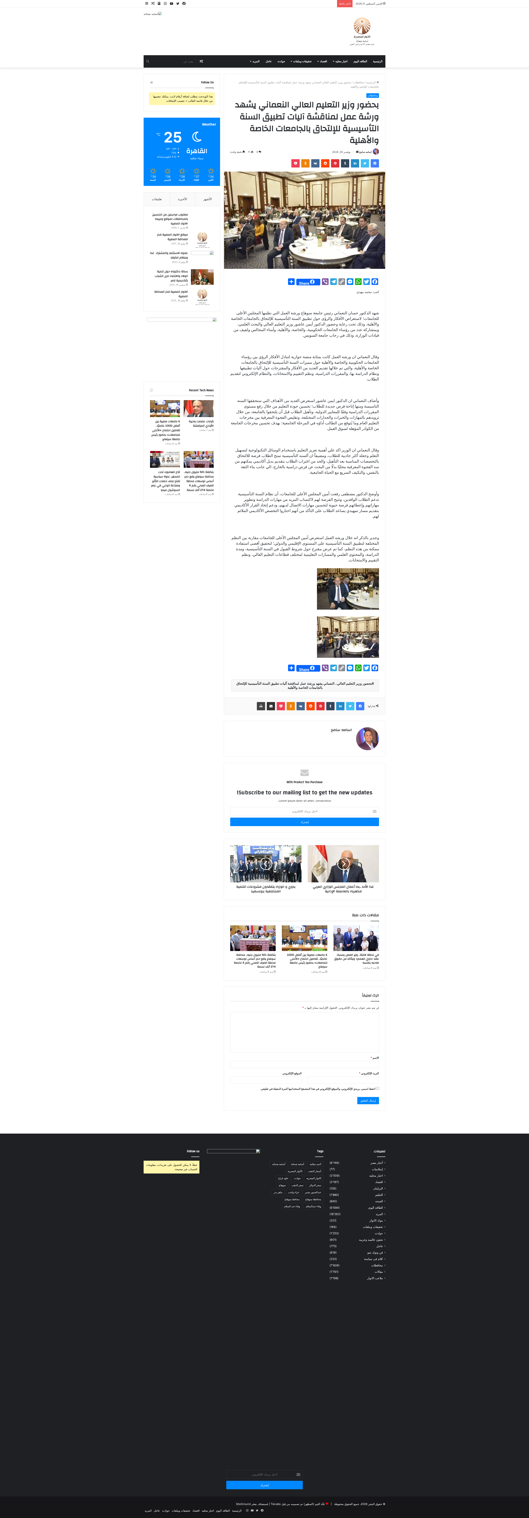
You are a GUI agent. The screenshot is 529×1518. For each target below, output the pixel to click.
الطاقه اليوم (360, 61)
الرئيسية (377, 61)
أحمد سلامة (315, 1164)
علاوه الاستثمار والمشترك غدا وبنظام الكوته (169, 255)
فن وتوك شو (375, 1252)
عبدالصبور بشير (313, 1192)
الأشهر (207, 199)
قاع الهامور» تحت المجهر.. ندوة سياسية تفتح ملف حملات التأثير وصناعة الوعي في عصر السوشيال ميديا (165, 481)
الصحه (379, 1201)
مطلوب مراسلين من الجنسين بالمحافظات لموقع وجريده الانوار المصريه (170, 219)
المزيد (256, 61)
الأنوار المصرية (295, 1171)
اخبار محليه (341, 61)
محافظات (358, 82)
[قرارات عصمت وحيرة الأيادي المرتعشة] (199, 408)
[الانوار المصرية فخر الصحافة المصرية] (202, 297)
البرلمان (378, 1188)
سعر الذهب (297, 1185)
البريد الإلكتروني (369, 1073)
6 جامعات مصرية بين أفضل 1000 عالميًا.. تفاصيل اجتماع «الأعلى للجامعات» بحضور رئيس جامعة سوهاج (307, 960)
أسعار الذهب (314, 1171)
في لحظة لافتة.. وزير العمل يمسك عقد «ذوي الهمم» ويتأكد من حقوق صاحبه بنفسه (356, 958)
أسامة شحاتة (297, 1164)
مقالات (379, 1271)
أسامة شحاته (278, 1164)
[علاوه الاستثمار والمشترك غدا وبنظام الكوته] (202, 258)
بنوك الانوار (376, 1220)
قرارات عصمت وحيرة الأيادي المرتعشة (201, 424)
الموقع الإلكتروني (292, 1073)
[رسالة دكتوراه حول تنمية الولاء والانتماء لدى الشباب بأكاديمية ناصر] (202, 277)
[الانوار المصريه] (362, 31)
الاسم (375, 1057)
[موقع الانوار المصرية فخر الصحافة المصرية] (202, 240)
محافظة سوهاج (313, 1199)
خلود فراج (283, 1178)
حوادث (281, 61)
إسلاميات (377, 1169)
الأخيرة (182, 199)
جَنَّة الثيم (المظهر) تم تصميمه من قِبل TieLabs (298, 1504)
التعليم (379, 1194)
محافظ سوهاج (292, 1199)
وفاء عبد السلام (292, 1206)
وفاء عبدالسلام (313, 1206)
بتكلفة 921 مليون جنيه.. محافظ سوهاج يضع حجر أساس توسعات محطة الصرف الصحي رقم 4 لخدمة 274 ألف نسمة (255, 960)
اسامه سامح (365, 151)
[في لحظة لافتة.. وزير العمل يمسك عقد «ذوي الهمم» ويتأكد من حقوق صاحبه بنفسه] (356, 938)
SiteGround (243, 1504)
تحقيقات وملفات (302, 61)
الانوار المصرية (313, 1178)
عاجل (269, 61)
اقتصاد (323, 61)
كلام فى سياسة (373, 1259)
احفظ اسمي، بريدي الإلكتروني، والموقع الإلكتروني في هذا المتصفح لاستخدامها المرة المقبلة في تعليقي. (317, 1088)
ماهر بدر (278, 1192)
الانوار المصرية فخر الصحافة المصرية (171, 294)
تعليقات (157, 199)
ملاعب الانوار (375, 1278)
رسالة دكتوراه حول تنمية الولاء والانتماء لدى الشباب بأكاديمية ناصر (171, 276)
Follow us (193, 1151)
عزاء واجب (293, 1192)
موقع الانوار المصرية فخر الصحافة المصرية (172, 237)
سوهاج (282, 1185)
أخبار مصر (377, 1162)
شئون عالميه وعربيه (371, 1239)
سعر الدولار (315, 1185)
